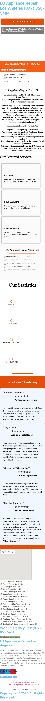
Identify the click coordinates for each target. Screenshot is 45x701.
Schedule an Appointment (22, 369)
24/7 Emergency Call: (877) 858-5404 (22, 64)
